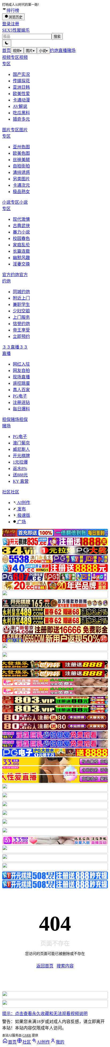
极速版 (23, 515)
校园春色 (21, 238)
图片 (30, 51)
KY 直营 (21, 481)
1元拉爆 (20, 462)
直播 (62, 50)
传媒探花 (21, 81)
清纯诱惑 (21, 172)
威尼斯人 (21, 449)
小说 (43, 51)
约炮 (54, 50)
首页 (6, 50)
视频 (17, 51)
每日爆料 (21, 409)
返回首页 (44, 966)
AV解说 (20, 106)
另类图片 (21, 179)
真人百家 (21, 389)
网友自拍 (21, 370)
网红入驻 (21, 364)
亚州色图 (21, 147)
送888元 (20, 475)
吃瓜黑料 (21, 113)
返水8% (20, 468)
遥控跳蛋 (21, 383)
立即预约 (21, 336)
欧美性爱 (21, 93)
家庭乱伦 (21, 245)
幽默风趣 (21, 257)
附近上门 (21, 298)
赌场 (71, 50)
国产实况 (21, 74)
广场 (21, 522)
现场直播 (21, 377)
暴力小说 (21, 232)
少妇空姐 (21, 311)
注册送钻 (21, 402)
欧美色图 (21, 153)
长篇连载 (21, 251)
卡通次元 (21, 185)
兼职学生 (21, 304)
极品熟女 (21, 191)
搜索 (57, 37)
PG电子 (20, 396)
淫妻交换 (21, 264)
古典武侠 (21, 225)
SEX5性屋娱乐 (16, 30)
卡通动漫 (21, 100)
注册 (15, 24)
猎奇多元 (21, 119)
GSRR (26, 1035)
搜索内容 (65, 966)
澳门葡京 (21, 443)
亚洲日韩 (21, 87)
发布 (21, 509)
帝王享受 (21, 330)
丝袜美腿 (21, 159)
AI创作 (23, 502)
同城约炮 (21, 291)
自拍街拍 (21, 166)
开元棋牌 (21, 455)
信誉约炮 (21, 323)
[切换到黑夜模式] (6, 43)
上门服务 (21, 317)
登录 (6, 24)
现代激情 (21, 219)
